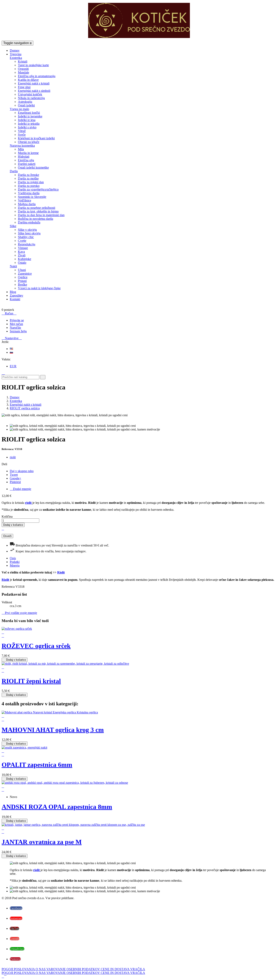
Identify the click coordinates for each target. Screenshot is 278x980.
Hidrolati (23, 156)
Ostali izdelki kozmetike (33, 167)
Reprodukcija (26, 244)
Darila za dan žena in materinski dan (41, 215)
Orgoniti (23, 68)
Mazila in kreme (28, 153)
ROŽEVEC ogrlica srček (36, 645)
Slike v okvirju (27, 229)
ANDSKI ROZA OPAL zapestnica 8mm (57, 806)
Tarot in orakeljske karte (33, 65)
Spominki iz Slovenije (32, 196)
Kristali (22, 61)
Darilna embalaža (29, 222)
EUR (13, 366)
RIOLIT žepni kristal (31, 681)
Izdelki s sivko (27, 127)
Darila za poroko (28, 186)
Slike (13, 226)
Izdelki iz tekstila (28, 123)
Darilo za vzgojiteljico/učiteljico (38, 189)
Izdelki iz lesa (26, 120)
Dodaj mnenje (20, 489)
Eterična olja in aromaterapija (36, 76)
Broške (22, 284)
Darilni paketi (26, 164)
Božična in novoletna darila (35, 218)
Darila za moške (28, 178)
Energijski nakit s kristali (33, 83)
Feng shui (24, 87)
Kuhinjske (24, 259)
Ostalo (22, 262)
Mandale (23, 72)
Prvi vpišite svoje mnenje (19, 613)
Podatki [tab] (15, 562)
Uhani (22, 270)
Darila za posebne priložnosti (36, 207)
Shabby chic (26, 237)
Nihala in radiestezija (31, 98)
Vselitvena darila (28, 193)
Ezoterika (16, 58)
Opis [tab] (13, 558)
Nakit (13, 266)
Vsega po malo (19, 109)
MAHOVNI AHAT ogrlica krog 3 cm (53, 729)
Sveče (22, 134)
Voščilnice (24, 200)
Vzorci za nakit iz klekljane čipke (39, 288)
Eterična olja (26, 160)
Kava (21, 251)
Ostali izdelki (26, 105)
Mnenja (15, 565)
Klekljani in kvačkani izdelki (36, 138)
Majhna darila (27, 204)
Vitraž (22, 131)
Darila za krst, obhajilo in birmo (38, 211)
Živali (21, 255)
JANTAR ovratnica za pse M (42, 842)
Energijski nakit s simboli (34, 90)
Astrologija (25, 101)
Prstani (22, 281)
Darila (14, 171)
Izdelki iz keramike (30, 116)
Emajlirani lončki (29, 112)
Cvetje (22, 240)
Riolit (61, 572)
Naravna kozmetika (22, 145)
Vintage (23, 248)
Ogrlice (22, 277)
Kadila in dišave (28, 79)
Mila (21, 149)
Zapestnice (25, 273)
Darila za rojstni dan (31, 182)
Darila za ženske (28, 175)
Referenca (8, 586)
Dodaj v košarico (13, 524)
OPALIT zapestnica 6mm (37, 764)
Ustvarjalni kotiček (30, 94)
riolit (13, 457)
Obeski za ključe (28, 142)
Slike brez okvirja (29, 233)
